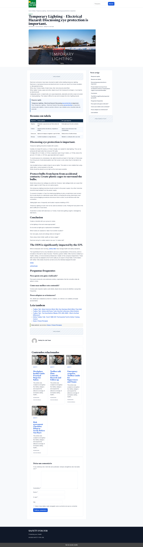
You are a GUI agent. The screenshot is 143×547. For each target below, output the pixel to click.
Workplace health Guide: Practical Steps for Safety (39, 376)
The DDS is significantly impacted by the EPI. (100, 97)
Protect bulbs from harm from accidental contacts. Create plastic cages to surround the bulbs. (100, 88)
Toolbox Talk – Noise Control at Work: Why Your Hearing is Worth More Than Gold (57, 309)
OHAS (32, 263)
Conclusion (94, 93)
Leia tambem (94, 112)
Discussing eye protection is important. (98, 83)
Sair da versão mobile (71, 545)
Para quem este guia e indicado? (99, 103)
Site (34, 502)
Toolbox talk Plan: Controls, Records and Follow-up (55, 376)
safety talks (52, 248)
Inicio (30, 10)
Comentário (37, 488)
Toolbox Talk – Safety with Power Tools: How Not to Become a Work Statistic (56, 311)
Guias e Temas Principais (40, 321)
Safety (33, 10)
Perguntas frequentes (97, 101)
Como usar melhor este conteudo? (100, 106)
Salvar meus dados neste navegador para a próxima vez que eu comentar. (56, 506)
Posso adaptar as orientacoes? (99, 109)
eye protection (66, 103)
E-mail (35, 497)
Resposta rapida (95, 76)
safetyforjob (34, 266)
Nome (35, 492)
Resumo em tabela (96, 79)
